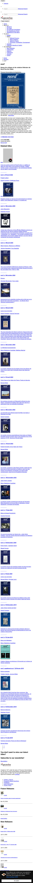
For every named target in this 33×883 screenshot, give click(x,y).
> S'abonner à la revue (7, 137)
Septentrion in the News (13, 32)
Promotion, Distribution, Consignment (20, 42)
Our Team (9, 28)
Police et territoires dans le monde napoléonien (10, 798)
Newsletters (4, 761)
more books (4, 818)
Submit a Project (14, 41)
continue (17, 774)
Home (5, 24)
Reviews (6, 59)
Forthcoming (10, 49)
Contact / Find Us (8, 779)
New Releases (11, 48)
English (3, 0)
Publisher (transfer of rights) (14, 45)
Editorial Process (14, 38)
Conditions (6, 782)
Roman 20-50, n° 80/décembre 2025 (8, 831)
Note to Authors (14, 39)
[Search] (1, 6)
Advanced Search (22, 8)
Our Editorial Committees (13, 29)
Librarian (9, 44)
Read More (11, 115)
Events (8, 55)
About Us (9, 26)
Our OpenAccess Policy (13, 31)
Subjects (9, 51)
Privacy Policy (7, 785)
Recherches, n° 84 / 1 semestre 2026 (8, 844)
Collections (10, 52)
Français (6, 3)
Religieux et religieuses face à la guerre (9, 811)
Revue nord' (4, 142)
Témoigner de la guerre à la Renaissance (9, 857)
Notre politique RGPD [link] (12, 877)
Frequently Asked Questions (11, 781)
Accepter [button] (16, 880)
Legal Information (8, 784)
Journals (9, 54)
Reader (9, 35)
